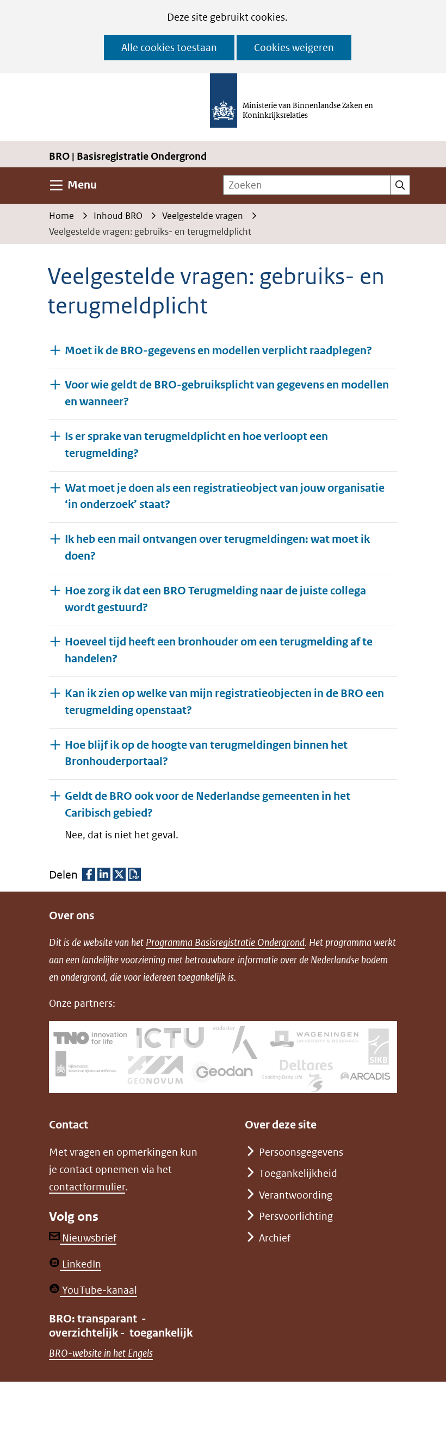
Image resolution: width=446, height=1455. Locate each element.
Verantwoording (295, 1195)
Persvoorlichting (296, 1216)
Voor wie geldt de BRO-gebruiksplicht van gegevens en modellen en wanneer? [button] (227, 393)
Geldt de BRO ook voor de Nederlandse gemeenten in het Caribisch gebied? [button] (207, 804)
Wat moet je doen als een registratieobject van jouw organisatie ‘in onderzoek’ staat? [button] (225, 496)
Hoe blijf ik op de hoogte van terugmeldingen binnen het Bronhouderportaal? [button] (206, 753)
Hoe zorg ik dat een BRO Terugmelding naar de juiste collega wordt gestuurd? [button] (215, 599)
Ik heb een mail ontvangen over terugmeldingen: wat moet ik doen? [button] (217, 547)
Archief (274, 1238)
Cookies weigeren (294, 47)
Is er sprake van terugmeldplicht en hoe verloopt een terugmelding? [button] (196, 445)
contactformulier (87, 1187)
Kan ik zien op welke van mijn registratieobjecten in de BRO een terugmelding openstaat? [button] (224, 702)
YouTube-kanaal (98, 1290)
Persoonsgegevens (301, 1152)
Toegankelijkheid (298, 1173)
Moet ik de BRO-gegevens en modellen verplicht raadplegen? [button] (218, 351)
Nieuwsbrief (88, 1238)
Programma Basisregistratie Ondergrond (225, 942)
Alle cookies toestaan (169, 47)
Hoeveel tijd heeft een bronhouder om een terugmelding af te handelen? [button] (219, 650)
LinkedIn (80, 1264)
